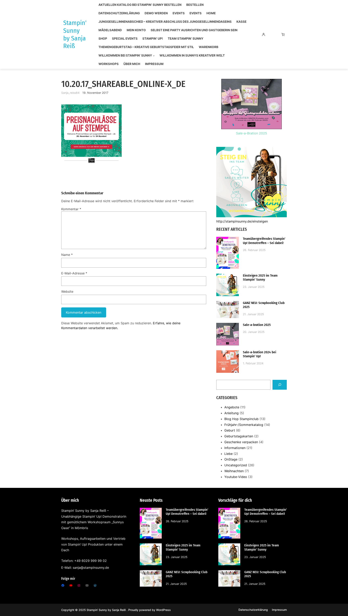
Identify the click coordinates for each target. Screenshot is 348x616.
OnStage (230, 459)
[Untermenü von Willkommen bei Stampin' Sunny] (154, 56)
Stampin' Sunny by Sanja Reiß (74, 34)
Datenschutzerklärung (119, 13)
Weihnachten (234, 471)
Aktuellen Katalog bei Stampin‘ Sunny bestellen (139, 5)
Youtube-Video (235, 477)
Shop (102, 38)
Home (211, 13)
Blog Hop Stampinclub (241, 419)
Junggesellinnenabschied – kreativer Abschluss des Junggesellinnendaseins (165, 22)
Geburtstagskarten (238, 436)
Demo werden (156, 13)
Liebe (228, 454)
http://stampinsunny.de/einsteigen (242, 221)
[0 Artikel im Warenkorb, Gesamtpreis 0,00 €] (283, 34)
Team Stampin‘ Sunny (185, 38)
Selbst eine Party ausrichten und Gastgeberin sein (194, 30)
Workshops (108, 64)
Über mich (131, 64)
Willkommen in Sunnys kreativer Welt (192, 55)
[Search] (279, 385)
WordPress (163, 610)
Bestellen (195, 5)
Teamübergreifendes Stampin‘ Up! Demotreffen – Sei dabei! (264, 241)
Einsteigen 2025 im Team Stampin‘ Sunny (260, 278)
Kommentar (71, 209)
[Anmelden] (263, 34)
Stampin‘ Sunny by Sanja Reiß (107, 610)
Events (179, 13)
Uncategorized (235, 465)
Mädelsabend (110, 30)
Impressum (154, 64)
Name (67, 255)
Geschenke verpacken (241, 442)
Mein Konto (136, 30)
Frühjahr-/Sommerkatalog (243, 425)
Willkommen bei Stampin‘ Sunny (125, 55)
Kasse (241, 22)
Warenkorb (208, 47)
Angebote (231, 407)
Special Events (125, 38)
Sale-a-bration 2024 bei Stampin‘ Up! (259, 354)
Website (67, 291)
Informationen (234, 448)
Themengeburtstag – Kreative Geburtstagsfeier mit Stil (146, 47)
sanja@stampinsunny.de (91, 568)
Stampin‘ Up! (152, 38)
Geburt (229, 430)
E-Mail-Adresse (74, 273)
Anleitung (231, 413)
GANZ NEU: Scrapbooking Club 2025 (264, 305)
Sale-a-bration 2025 (257, 325)
